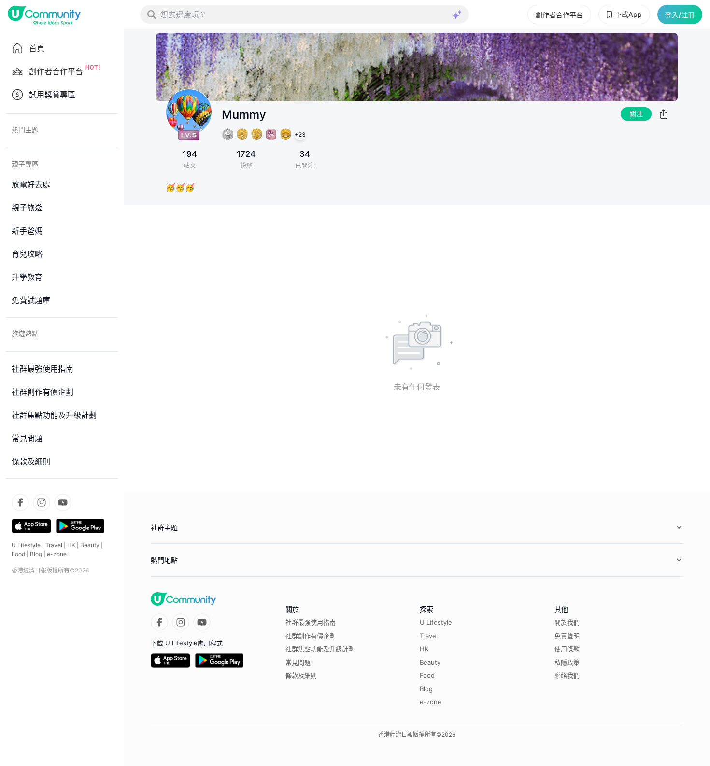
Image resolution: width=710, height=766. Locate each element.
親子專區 (25, 164)
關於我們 (567, 622)
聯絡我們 (567, 675)
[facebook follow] (20, 502)
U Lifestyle (26, 545)
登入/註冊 (680, 15)
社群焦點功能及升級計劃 (320, 649)
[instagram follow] (41, 502)
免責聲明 (567, 636)
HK (71, 545)
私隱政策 (567, 662)
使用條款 (567, 649)
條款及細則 (301, 675)
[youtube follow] (62, 502)
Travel (53, 545)
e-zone (57, 553)
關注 (636, 114)
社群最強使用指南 (310, 622)
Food (18, 553)
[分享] (663, 114)
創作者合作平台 (559, 15)
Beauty (89, 545)
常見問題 (298, 662)
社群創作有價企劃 (310, 636)
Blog (36, 553)
